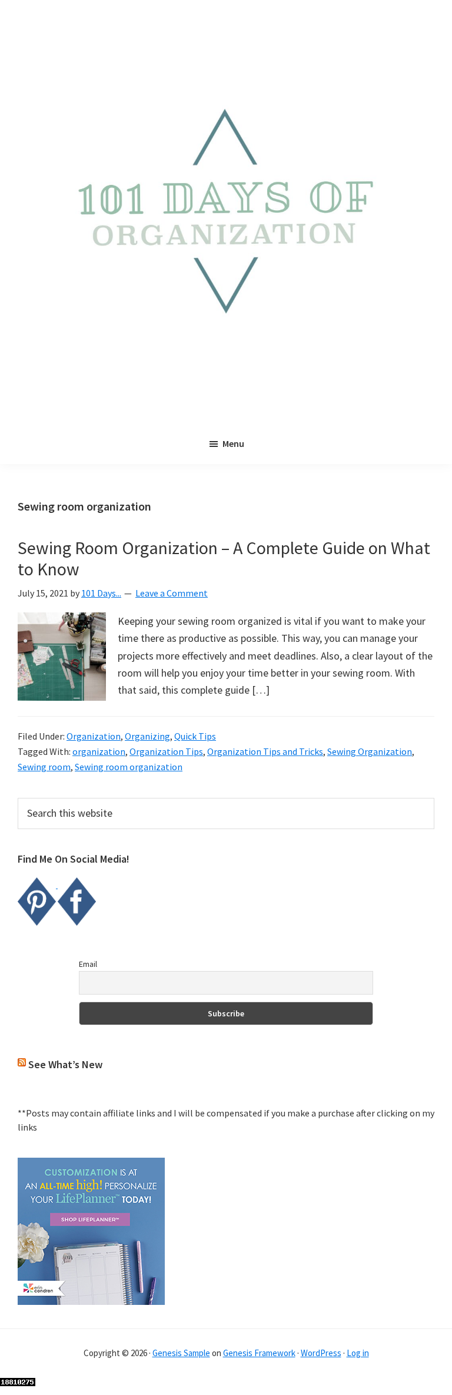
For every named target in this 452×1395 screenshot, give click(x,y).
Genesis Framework (259, 1352)
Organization (94, 736)
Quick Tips (195, 736)
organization (98, 751)
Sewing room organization (128, 767)
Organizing (147, 736)
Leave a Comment (171, 593)
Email (88, 964)
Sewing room (44, 767)
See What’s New (65, 1064)
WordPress (321, 1352)
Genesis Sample (181, 1352)
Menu (233, 443)
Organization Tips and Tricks (265, 751)
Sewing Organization (369, 751)
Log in (358, 1352)
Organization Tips (166, 751)
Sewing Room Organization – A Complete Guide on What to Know (224, 558)
